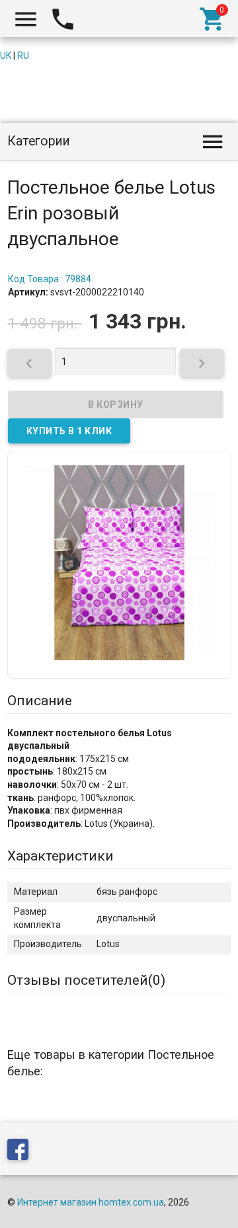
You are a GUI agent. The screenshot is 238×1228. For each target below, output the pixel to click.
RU (23, 55)
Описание (39, 701)
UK (5, 55)
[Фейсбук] (21, 1152)
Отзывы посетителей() (86, 980)
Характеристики (60, 856)
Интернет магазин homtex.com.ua (90, 1202)
